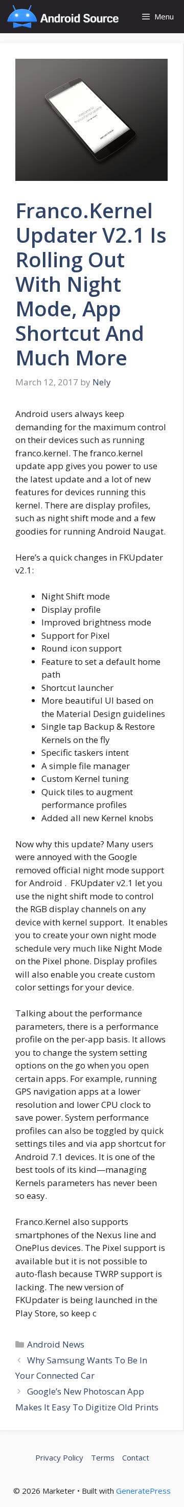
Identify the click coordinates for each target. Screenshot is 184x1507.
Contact (135, 1457)
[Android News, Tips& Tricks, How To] (62, 16)
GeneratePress (143, 1491)
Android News (55, 1344)
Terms (102, 1457)
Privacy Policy (59, 1457)
